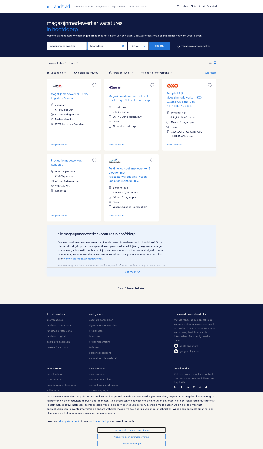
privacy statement (68, 421)
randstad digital (56, 336)
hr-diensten (96, 330)
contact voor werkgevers (103, 384)
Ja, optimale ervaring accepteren (132, 430)
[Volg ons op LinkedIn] (176, 387)
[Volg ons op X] (194, 387)
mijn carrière (118, 6)
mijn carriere (54, 368)
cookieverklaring (99, 421)
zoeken (159, 45)
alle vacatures (55, 319)
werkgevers (101, 6)
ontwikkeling (54, 373)
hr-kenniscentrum (99, 341)
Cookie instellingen (131, 443)
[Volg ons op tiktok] (207, 387)
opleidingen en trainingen (62, 384)
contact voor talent (100, 379)
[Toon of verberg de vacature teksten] (212, 63)
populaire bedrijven (58, 341)
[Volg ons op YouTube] (188, 387)
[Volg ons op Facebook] (182, 387)
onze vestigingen (99, 390)
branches (94, 336)
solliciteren (53, 390)
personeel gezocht (100, 352)
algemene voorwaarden (103, 325)
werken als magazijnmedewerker (82, 258)
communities (54, 379)
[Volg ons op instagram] (201, 387)
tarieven (94, 347)
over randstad (136, 6)
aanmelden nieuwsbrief (103, 358)
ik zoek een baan (81, 6)
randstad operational (59, 325)
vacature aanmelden (101, 319)
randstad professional (59, 330)
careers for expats (57, 347)
